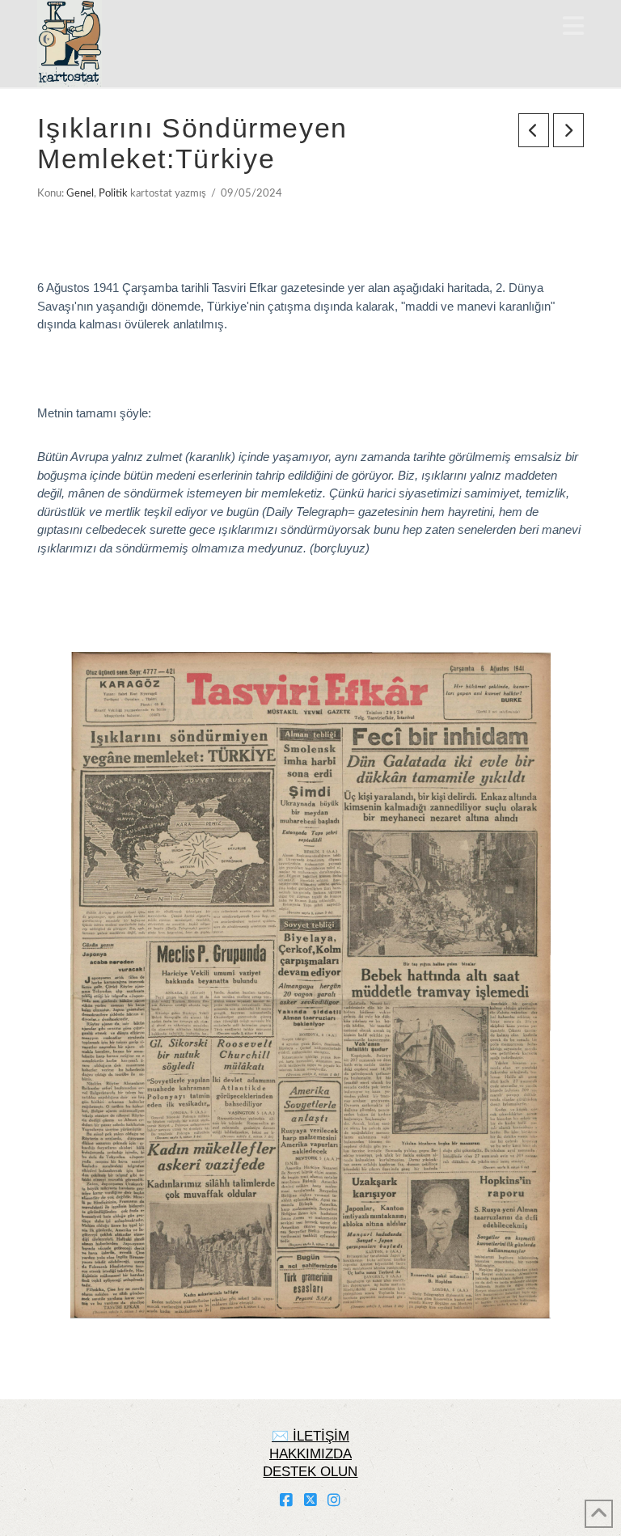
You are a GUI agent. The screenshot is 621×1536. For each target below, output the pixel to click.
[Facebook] (286, 1500)
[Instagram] (333, 1500)
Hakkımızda (310, 1454)
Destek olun (310, 1471)
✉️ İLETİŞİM (310, 1436)
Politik (113, 193)
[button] (573, 26)
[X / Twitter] (310, 1500)
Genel (80, 193)
